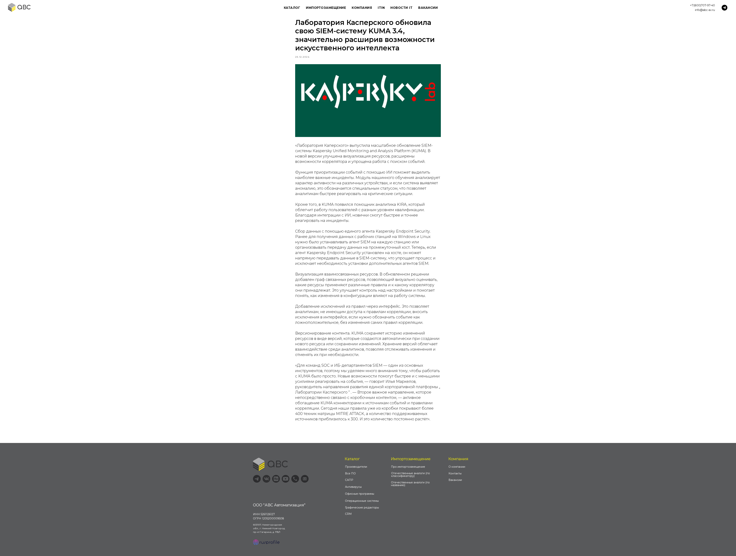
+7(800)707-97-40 (702, 5)
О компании (457, 466)
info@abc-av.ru (705, 10)
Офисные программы (359, 493)
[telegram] (724, 8)
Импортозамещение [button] (326, 8)
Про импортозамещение (408, 466)
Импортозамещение (410, 459)
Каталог (352, 459)
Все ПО (350, 473)
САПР (349, 480)
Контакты (455, 473)
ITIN (381, 8)
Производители (356, 466)
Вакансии (428, 8)
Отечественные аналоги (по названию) (410, 484)
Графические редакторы (362, 507)
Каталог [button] (292, 8)
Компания (458, 459)
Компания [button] (362, 8)
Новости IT (401, 8)
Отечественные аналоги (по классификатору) (410, 475)
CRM (348, 514)
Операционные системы (362, 501)
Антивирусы (353, 487)
